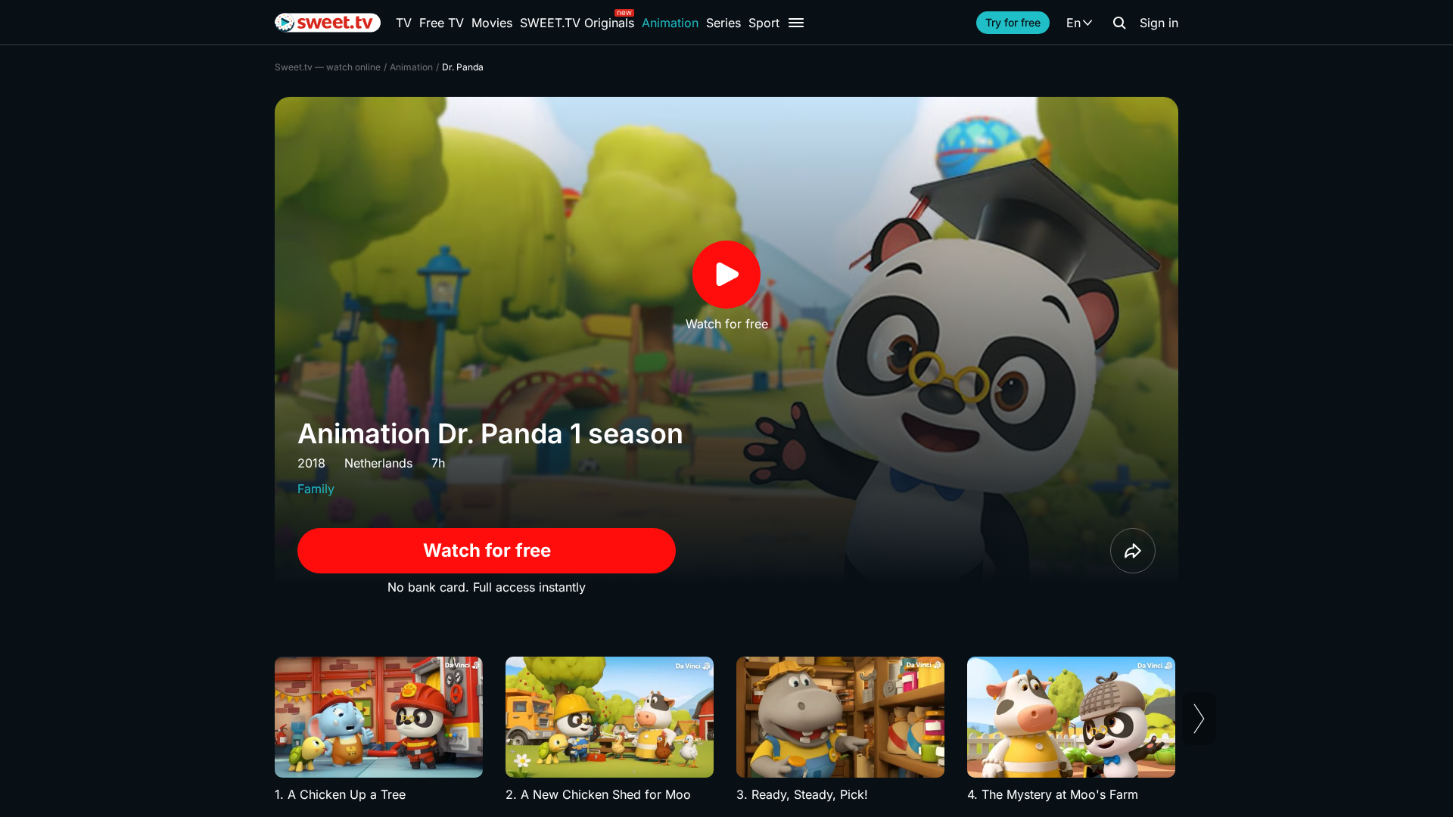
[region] (726, 730)
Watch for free (487, 550)
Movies (491, 22)
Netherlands (378, 463)
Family (315, 488)
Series (723, 22)
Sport (763, 22)
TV (404, 22)
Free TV (441, 22)
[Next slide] (1199, 718)
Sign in (1159, 22)
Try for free (1013, 22)
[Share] (1133, 550)
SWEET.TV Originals (577, 22)
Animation (670, 22)
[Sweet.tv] (328, 23)
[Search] (1119, 22)
